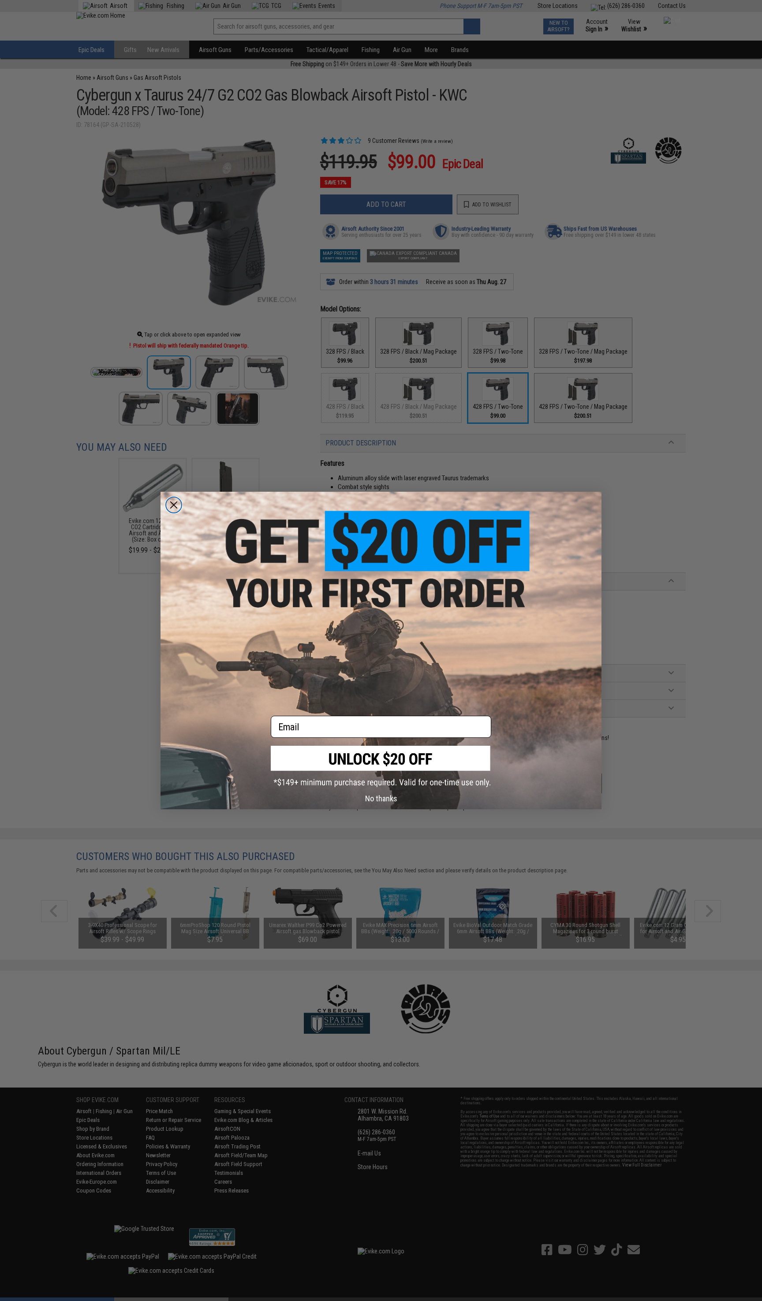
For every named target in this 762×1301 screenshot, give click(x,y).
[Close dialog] (174, 505)
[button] (381, 766)
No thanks (381, 798)
